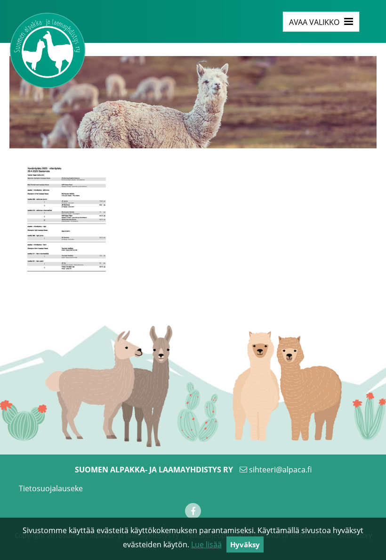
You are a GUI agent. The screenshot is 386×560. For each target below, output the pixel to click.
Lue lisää (206, 544)
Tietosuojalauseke (51, 488)
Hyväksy (245, 544)
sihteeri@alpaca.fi (280, 469)
